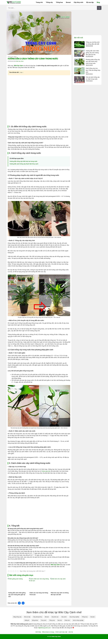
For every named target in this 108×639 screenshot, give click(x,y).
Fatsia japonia (45, 471)
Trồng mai (52, 620)
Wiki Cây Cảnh (18, 65)
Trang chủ (39, 2)
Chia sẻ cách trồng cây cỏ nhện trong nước (93, 78)
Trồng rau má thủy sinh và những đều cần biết (92, 43)
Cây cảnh (64, 616)
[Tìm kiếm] (99, 8)
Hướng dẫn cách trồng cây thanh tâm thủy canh (24, 164)
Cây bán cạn (55, 616)
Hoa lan (92, 616)
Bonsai (68, 2)
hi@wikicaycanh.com (44, 627)
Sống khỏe (35, 620)
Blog (98, 2)
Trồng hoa (59, 2)
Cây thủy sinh (78, 2)
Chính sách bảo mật (61, 632)
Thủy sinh (43, 620)
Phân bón (67, 620)
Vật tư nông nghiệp (78, 620)
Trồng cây (49, 2)
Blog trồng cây (17, 616)
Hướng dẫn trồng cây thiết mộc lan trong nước (23, 161)
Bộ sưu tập (90, 2)
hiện (21, 72)
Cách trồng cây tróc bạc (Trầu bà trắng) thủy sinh (93, 70)
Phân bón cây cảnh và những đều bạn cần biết (60, 593)
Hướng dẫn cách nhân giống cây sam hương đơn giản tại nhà (17, 594)
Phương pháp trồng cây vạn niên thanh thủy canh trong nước (93, 61)
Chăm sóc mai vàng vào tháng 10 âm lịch (38, 593)
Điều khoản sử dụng (48, 632)
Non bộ (60, 620)
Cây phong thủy (37, 616)
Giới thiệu (38, 632)
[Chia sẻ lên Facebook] (19, 603)
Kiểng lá (27, 620)
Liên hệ (70, 632)
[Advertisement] (39, 88)
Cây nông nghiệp (74, 616)
